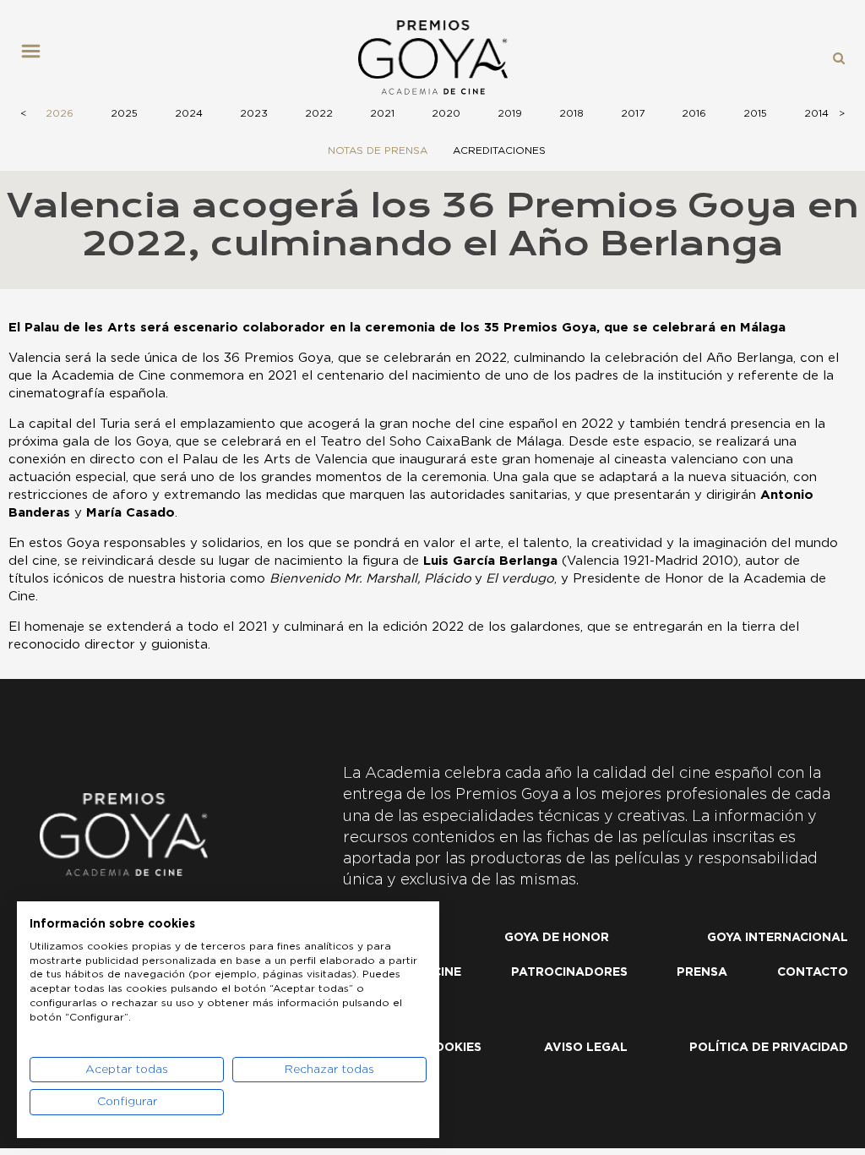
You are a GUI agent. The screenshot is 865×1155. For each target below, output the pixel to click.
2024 (189, 113)
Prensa (702, 972)
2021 (382, 113)
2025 (124, 113)
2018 (571, 113)
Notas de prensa (377, 150)
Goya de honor (556, 938)
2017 (633, 113)
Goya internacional (777, 938)
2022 (319, 113)
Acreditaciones (499, 150)
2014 (816, 113)
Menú (37, 57)
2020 (446, 113)
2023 (254, 113)
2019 (510, 113)
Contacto (812, 972)
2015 (755, 113)
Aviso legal (586, 1048)
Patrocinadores (569, 972)
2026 (59, 113)
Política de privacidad (768, 1048)
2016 (694, 113)
